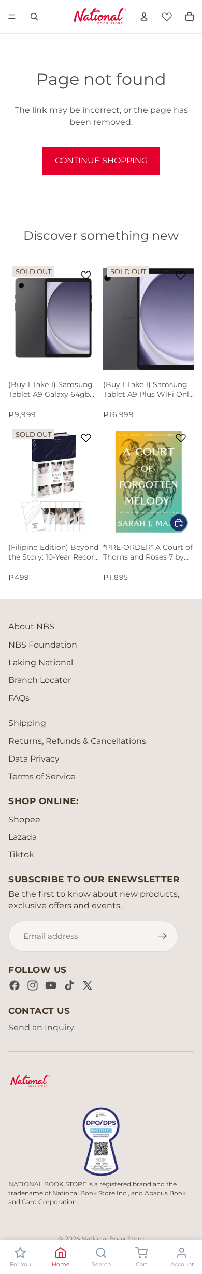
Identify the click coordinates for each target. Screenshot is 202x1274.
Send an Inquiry (41, 1028)
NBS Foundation (42, 645)
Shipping (27, 723)
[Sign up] (163, 936)
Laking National (40, 662)
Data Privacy (34, 759)
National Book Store (112, 1238)
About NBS (31, 627)
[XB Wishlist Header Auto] (166, 15)
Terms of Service (42, 776)
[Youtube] (51, 985)
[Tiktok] (69, 985)
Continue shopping (101, 160)
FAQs (19, 698)
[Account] (144, 16)
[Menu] (12, 16)
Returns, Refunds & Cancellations (77, 741)
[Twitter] (87, 985)
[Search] (34, 16)
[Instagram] (32, 985)
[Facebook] (14, 985)
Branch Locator (39, 680)
